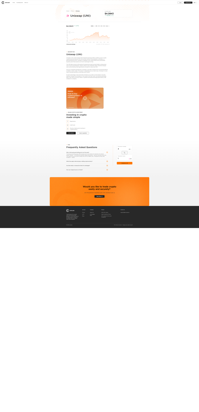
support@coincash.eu (125, 212)
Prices (14, 2)
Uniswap (78, 11)
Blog (83, 216)
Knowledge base (20, 2)
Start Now (99, 196)
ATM (83, 214)
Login (180, 2)
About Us (26, 2)
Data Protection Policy (106, 214)
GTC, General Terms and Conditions (106, 217)
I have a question (83, 133)
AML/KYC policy (104, 212)
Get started (71, 133)
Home (67, 11)
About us (92, 212)
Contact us (123, 170)
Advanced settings (70, 44)
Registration (188, 2)
